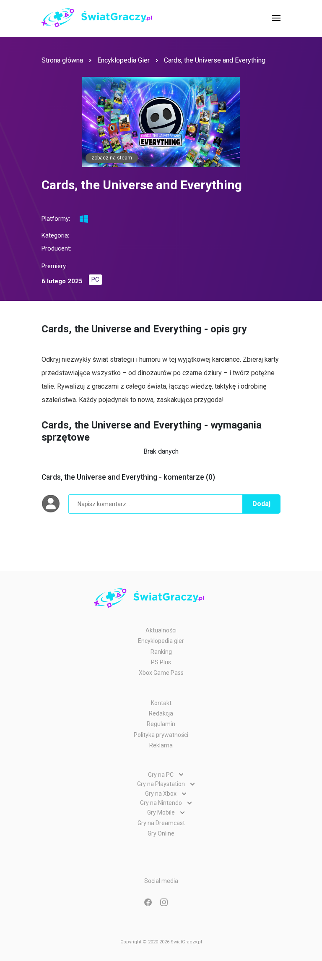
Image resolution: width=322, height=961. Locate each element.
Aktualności (161, 630)
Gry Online (161, 833)
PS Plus (161, 662)
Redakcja (161, 713)
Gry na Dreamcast (161, 823)
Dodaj (261, 504)
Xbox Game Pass (161, 672)
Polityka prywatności (161, 734)
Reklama (161, 745)
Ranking (161, 651)
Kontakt (161, 703)
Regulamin (161, 724)
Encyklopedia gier (161, 640)
